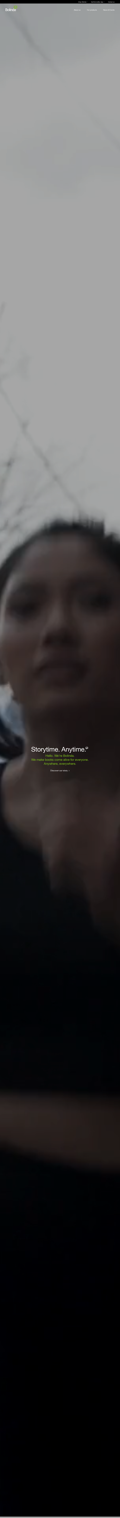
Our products (92, 10)
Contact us (111, 2)
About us (77, 10)
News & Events (108, 10)
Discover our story (59, 770)
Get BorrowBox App (97, 2)
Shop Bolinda (82, 2)
